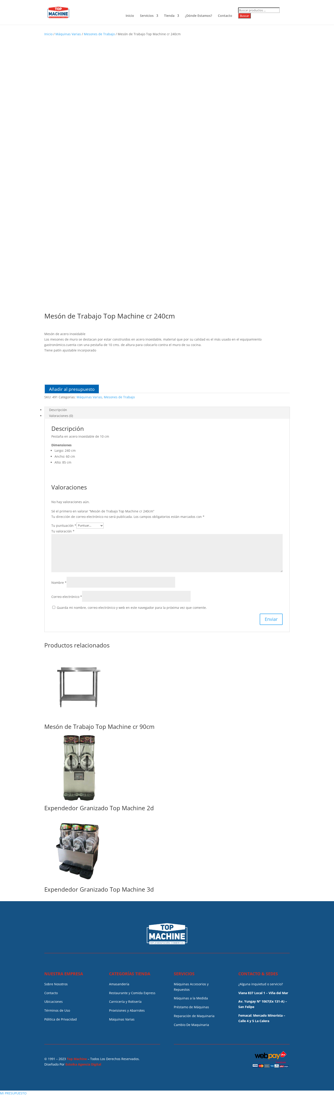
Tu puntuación (63, 525)
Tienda (169, 16)
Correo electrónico (66, 596)
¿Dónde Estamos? (198, 16)
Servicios (147, 16)
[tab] (167, 410)
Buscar (244, 16)
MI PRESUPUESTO (13, 1093)
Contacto (225, 16)
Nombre (59, 582)
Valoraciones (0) (61, 416)
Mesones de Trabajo (99, 34)
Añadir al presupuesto (72, 389)
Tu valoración (63, 531)
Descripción (58, 410)
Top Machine (77, 1059)
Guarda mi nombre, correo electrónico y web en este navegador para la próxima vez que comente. (132, 607)
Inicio (130, 16)
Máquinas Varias (68, 34)
